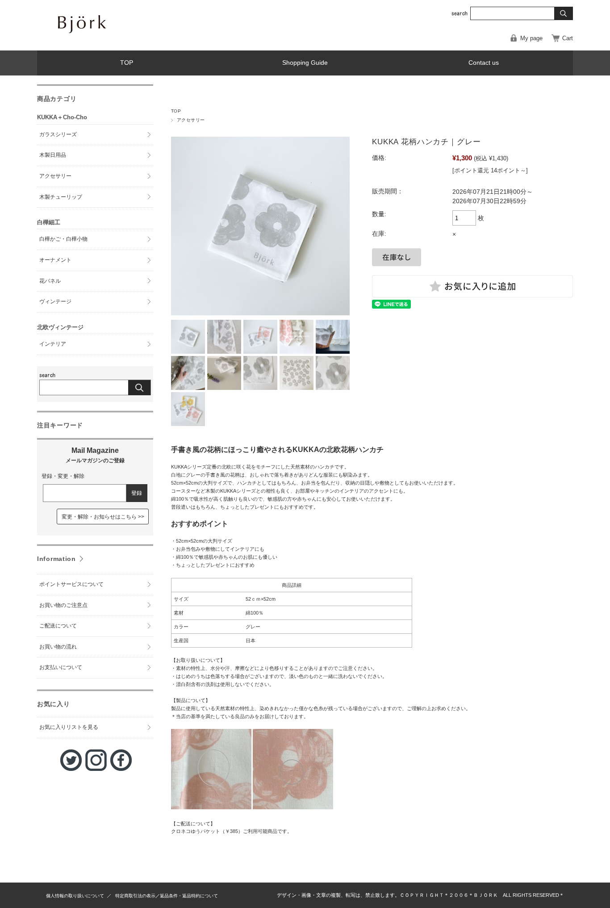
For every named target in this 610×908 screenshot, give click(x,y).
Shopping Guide (305, 62)
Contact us (483, 62)
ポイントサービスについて (71, 584)
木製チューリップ (60, 197)
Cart (567, 38)
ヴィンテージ (55, 301)
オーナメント (55, 260)
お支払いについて (60, 667)
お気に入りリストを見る (68, 727)
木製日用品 (52, 155)
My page (531, 38)
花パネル (50, 281)
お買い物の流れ (58, 647)
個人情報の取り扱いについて (75, 895)
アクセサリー (191, 119)
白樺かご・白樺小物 (63, 239)
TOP (126, 62)
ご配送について (58, 626)
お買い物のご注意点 (63, 605)
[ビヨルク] (113, 41)
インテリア (52, 344)
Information (56, 558)
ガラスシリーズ (58, 134)
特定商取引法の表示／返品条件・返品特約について (166, 895)
